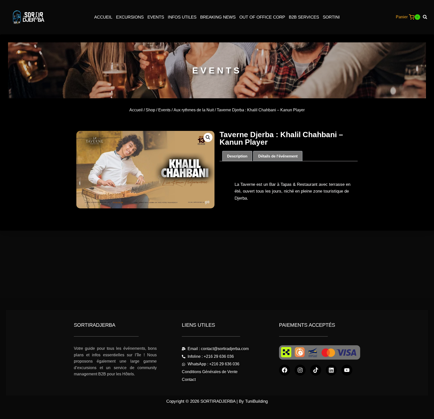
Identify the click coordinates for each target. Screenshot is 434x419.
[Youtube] (346, 370)
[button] (207, 137)
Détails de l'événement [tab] (278, 156)
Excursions (130, 17)
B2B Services (304, 17)
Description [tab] (237, 156)
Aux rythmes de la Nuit (194, 110)
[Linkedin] (331, 370)
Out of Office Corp (262, 17)
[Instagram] (300, 370)
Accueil (103, 17)
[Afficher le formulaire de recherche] (427, 17)
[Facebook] (284, 370)
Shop (150, 110)
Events (155, 17)
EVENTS (217, 70)
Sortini (331, 17)
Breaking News (218, 17)
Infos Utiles (182, 17)
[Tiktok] (315, 370)
